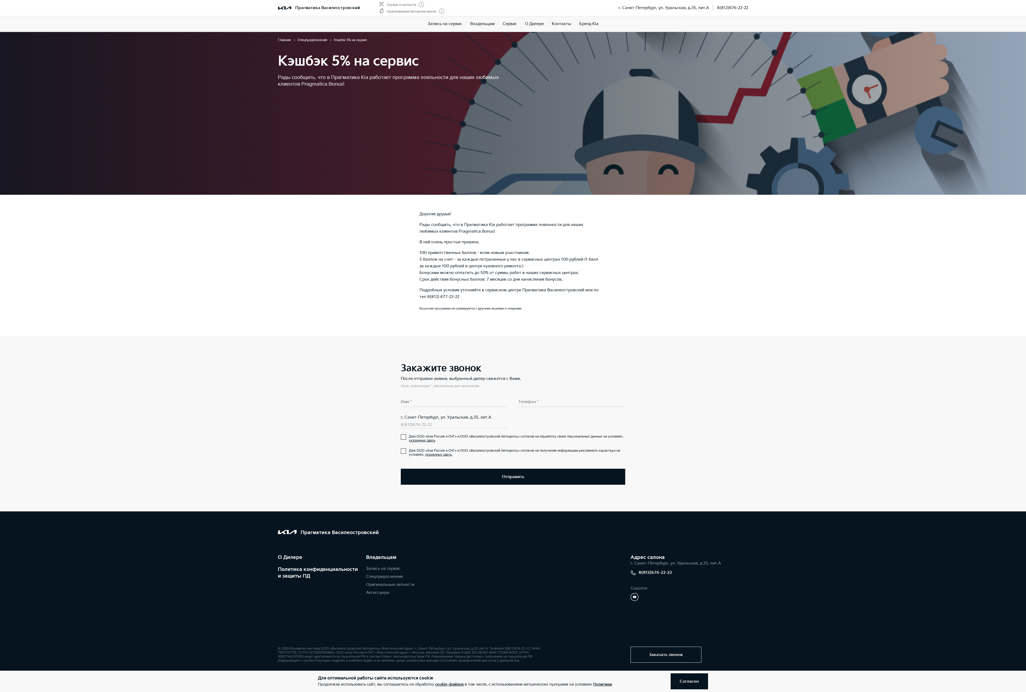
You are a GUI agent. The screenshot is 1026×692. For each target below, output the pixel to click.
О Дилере (290, 557)
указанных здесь (422, 441)
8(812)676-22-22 (732, 7)
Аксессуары (378, 592)
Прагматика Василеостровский (327, 7)
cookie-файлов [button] (449, 684)
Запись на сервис (445, 23)
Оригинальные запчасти (390, 584)
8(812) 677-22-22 (443, 296)
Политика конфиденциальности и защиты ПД (318, 573)
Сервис (510, 23)
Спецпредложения (384, 576)
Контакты (561, 23)
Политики (602, 684)
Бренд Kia (588, 23)
